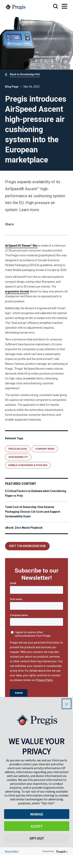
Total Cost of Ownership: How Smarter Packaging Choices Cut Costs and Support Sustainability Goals (32, 511)
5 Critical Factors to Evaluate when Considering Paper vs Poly (35, 493)
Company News (45, 448)
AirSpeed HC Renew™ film (21, 245)
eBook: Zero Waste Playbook (24, 527)
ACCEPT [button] (37, 826)
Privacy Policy (11, 851)
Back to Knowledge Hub (25, 74)
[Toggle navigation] (60, 6)
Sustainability (18, 457)
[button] (66, 704)
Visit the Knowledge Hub (27, 546)
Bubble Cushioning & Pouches (27, 465)
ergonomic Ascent (17, 291)
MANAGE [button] (36, 814)
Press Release (17, 448)
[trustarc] (61, 851)
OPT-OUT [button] (37, 838)
